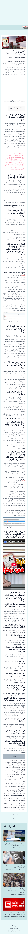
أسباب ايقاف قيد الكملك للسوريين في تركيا (15, 791)
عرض (11, 108)
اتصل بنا (14, 926)
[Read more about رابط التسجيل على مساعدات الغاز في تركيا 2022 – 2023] (14, 857)
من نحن (14, 925)
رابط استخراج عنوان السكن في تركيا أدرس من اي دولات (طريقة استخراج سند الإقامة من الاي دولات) (14, 795)
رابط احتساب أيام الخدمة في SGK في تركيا (15, 765)
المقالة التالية (14, 819)
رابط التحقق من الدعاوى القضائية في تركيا (15, 760)
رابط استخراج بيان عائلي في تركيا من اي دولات (14, 798)
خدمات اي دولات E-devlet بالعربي (17, 57)
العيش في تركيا (22, 869)
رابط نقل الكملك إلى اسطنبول (10, 418)
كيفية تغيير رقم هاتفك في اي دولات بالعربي (15, 774)
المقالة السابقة (14, 815)
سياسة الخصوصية (14, 928)
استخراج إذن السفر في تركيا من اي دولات (15, 790)
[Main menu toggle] (1, 27)
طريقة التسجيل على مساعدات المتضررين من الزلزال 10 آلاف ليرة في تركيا (15, 890)
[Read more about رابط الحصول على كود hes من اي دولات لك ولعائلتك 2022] (14, 835)
